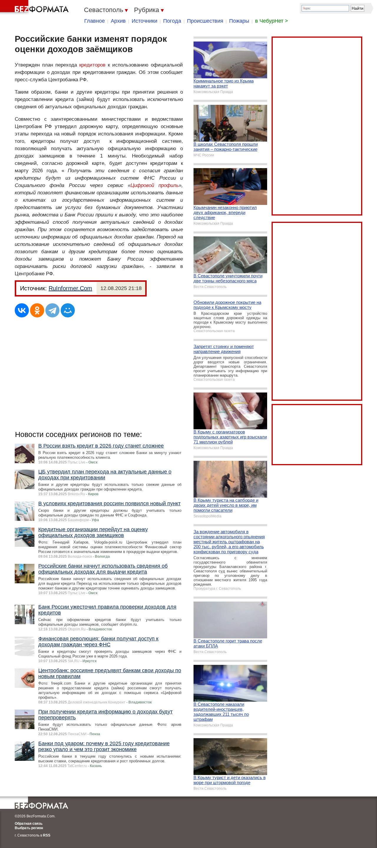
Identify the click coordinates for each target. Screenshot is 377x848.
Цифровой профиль (154, 185)
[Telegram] (52, 310)
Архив (118, 21)
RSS (46, 835)
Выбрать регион (29, 828)
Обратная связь (28, 824)
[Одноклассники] (37, 310)
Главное (94, 21)
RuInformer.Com (70, 288)
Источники (144, 21)
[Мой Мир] (68, 310)
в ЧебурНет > (271, 21)
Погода (172, 21)
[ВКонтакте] (22, 310)
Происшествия (205, 21)
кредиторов (92, 65)
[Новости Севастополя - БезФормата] (35, 7)
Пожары (239, 21)
